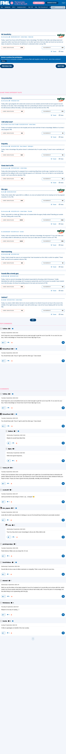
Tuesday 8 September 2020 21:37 (9, 494)
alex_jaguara (7, 508)
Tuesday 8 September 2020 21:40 (9, 512)
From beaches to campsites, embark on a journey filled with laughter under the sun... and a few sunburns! (31, 59)
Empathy (4, 144)
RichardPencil (7, 349)
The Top (30, 7)
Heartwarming (6, 252)
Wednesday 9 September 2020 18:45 (16, 529)
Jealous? (4, 297)
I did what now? (7, 122)
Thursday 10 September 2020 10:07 (10, 607)
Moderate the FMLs (51, 2)
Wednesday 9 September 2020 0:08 (10, 566)
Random (7, 7)
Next (33, 320)
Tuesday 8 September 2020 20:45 (9, 471)
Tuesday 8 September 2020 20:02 (9, 332)
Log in (63, 3)
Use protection (6, 98)
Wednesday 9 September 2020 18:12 (16, 453)
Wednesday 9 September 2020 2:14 (10, 584)
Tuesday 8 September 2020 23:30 (9, 548)
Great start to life (7, 165)
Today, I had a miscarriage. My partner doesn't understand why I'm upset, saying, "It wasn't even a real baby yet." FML (33, 150)
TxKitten (5, 328)
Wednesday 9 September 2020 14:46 (16, 435)
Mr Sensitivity (6, 34)
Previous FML (7, 66)
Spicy (13, 7)
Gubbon (10, 431)
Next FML (61, 66)
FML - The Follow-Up (41, 7)
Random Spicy (21, 7)
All (2, 7)
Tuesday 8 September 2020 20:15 (9, 353)
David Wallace (7, 562)
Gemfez (5, 621)
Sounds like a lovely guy (10, 273)
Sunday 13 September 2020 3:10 (9, 625)
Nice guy (4, 189)
